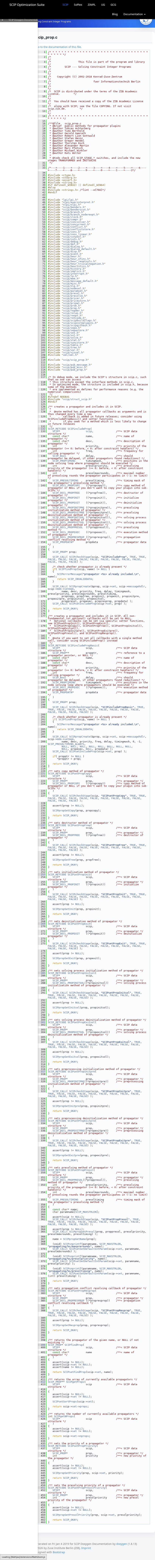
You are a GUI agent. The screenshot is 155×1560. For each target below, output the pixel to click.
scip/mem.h (70, 278)
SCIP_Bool (59, 455)
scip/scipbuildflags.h (79, 320)
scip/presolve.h (74, 295)
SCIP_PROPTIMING (64, 460)
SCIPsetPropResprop (81, 1290)
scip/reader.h (73, 310)
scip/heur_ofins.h (76, 258)
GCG (113, 4)
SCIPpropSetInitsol (66, 1007)
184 (41, 645)
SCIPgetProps (75, 1381)
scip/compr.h (72, 219)
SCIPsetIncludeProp (82, 603)
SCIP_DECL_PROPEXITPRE (68, 512)
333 (41, 1120)
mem (59, 588)
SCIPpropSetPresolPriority (71, 1514)
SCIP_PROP (59, 551)
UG (103, 4)
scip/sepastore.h (75, 330)
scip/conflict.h (74, 226)
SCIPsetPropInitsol (81, 973)
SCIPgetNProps (64, 1416)
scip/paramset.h (74, 290)
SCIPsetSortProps (65, 1401)
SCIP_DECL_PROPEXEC (66, 532)
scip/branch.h (73, 212)
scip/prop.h (71, 308)
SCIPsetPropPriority (82, 1445)
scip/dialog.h (73, 246)
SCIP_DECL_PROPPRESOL (68, 527)
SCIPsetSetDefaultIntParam (88, 1248)
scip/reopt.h (72, 315)
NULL (104, 569)
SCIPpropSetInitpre (66, 1106)
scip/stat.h (71, 340)
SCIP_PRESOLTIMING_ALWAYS (66, 744)
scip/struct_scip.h (76, 399)
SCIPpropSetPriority (67, 1473)
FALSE (51, 559)
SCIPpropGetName (74, 1239)
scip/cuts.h (71, 239)
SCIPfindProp (68, 569)
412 (41, 1381)
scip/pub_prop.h (74, 369)
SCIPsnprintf (72, 1244)
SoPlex (78, 4)
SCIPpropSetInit (64, 909)
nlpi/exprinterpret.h (78, 202)
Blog (115, 14)
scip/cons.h (71, 231)
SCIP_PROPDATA (62, 542)
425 (41, 1416)
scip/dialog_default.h (79, 249)
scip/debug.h (72, 241)
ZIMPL (91, 4)
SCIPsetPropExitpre (81, 1120)
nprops (84, 1436)
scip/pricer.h (73, 298)
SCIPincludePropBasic (83, 645)
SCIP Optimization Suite (27, 4)
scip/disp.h (71, 251)
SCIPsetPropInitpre (81, 1071)
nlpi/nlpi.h (71, 204)
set (114, 586)
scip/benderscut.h (76, 209)
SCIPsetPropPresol (80, 1170)
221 (41, 773)
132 (41, 428)
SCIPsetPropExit (79, 923)
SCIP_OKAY (70, 608)
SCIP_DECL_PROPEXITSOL (68, 522)
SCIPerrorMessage (69, 574)
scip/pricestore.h (76, 300)
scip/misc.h (71, 283)
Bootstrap (59, 1552)
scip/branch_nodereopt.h (80, 214)
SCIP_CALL (59, 556)
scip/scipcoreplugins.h (79, 322)
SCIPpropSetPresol (82, 1231)
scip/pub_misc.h (74, 367)
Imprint (86, 1548)
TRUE (133, 556)
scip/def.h (70, 244)
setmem (69, 588)
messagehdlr (136, 586)
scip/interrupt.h (75, 273)
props (83, 1406)
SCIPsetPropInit (79, 874)
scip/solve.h (72, 337)
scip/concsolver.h (76, 222)
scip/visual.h (73, 352)
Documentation (133, 14)
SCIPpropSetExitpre (66, 1155)
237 (41, 825)
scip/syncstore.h (75, 342)
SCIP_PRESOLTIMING (65, 480)
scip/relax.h (72, 313)
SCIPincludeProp (79, 428)
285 (41, 973)
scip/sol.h (70, 335)
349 (41, 1170)
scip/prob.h (71, 305)
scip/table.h (72, 345)
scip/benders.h (73, 207)
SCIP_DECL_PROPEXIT (66, 502)
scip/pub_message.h (76, 364)
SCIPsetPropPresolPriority (86, 1487)
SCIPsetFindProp (74, 1372)
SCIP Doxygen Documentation (24, 20)
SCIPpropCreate (79, 586)
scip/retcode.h (73, 318)
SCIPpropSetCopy (64, 810)
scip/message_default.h (79, 281)
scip (89, 431)
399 (41, 1344)
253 (41, 874)
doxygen (121, 1544)
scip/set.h (70, 332)
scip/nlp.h (70, 286)
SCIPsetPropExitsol (81, 1022)
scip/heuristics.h (76, 266)
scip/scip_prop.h (75, 359)
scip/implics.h (73, 271)
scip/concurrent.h (76, 224)
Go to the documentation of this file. (59, 47)
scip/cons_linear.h (76, 234)
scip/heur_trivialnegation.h (83, 263)
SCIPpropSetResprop (66, 1325)
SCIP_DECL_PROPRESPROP (68, 537)
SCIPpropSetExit (64, 958)
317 (41, 1071)
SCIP (65, 4)
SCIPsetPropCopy (79, 773)
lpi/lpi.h (70, 199)
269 (41, 923)
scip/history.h (73, 268)
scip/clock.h (72, 217)
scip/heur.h (71, 256)
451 (41, 1487)
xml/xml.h (70, 354)
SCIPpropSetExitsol (66, 1056)
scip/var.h (70, 350)
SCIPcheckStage (79, 556)
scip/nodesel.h (73, 288)
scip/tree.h (71, 347)
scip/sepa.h (71, 327)
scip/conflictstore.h (78, 229)
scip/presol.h (73, 293)
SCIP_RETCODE (57, 428)
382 (41, 1290)
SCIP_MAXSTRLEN (85, 1211)
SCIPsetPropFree (79, 825)
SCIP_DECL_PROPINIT (66, 497)
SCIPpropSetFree (64, 859)
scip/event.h (72, 254)
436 (41, 1445)
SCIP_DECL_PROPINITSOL (68, 517)
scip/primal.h (73, 303)
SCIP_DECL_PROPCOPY (66, 485)
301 (41, 1022)
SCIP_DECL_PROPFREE (66, 492)
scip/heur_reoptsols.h (79, 261)
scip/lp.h (70, 276)
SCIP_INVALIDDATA (80, 579)
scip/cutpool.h (73, 236)
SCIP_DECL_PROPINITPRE (68, 507)
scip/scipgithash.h (76, 325)
